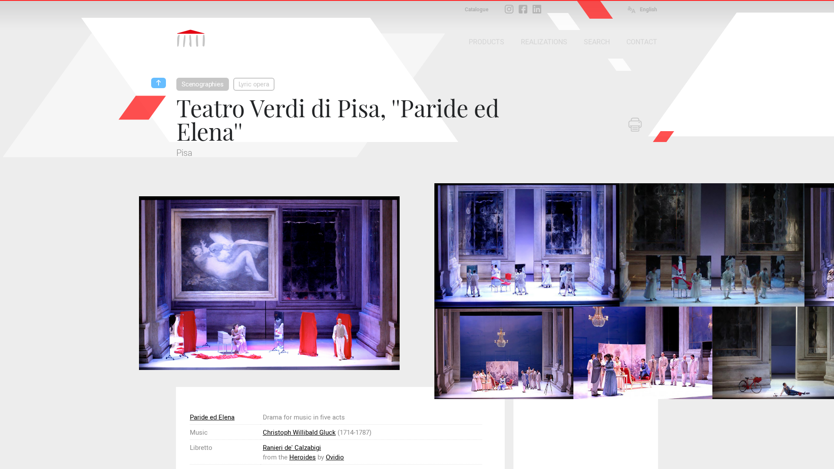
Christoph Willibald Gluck (299, 432)
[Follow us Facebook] (523, 9)
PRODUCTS (486, 42)
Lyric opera (253, 84)
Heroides (302, 457)
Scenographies (203, 84)
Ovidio (335, 457)
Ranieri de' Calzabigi (292, 448)
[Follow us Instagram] (509, 9)
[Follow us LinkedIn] (537, 9)
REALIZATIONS (544, 42)
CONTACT (641, 42)
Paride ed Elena (212, 417)
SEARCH (597, 42)
